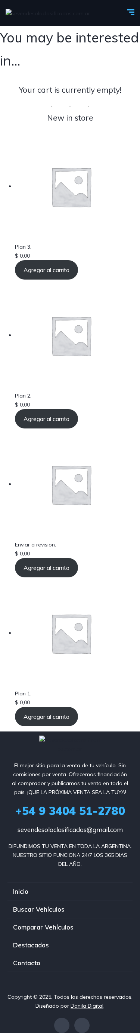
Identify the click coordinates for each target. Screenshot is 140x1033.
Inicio (20, 891)
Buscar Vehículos (39, 909)
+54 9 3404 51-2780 (70, 811)
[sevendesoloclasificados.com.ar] (48, 12)
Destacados (31, 945)
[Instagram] (82, 1025)
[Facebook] (61, 1025)
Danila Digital (87, 1005)
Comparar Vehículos (43, 927)
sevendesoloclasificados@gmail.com (70, 829)
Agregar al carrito (46, 270)
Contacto (26, 963)
